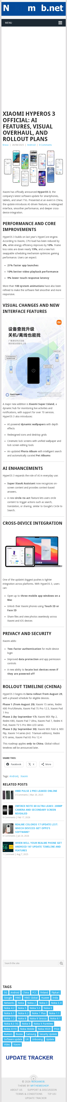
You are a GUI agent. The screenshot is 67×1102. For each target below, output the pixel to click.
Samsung (31, 1034)
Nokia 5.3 (35, 1008)
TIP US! (52, 1094)
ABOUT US (16, 1089)
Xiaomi (24, 776)
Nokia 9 (26, 1023)
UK (27, 1039)
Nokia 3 (43, 1002)
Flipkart (55, 992)
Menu (8, 22)
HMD (18, 997)
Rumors (8, 1034)
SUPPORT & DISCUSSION (42, 1089)
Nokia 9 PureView (43, 1023)
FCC (34, 992)
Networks (9, 1002)
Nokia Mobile (27, 1028)
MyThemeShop (39, 1085)
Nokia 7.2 (9, 1018)
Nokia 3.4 (56, 1002)
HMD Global (31, 997)
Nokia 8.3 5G (11, 1023)
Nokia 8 (22, 1018)
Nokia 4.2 (9, 1008)
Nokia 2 (31, 1002)
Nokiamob (37, 1081)
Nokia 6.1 (9, 1013)
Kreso (6, 145)
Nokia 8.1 (55, 1018)
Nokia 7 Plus (39, 1013)
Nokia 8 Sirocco (38, 1018)
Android (31, 145)
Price (56, 1028)
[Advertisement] (33, 60)
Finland (44, 992)
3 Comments (21, 795)
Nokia (21, 1002)
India (55, 997)
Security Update (48, 1034)
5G (5, 992)
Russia (19, 1034)
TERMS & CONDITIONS (29, 1094)
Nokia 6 (48, 1008)
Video (7, 1044)
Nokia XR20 (44, 1028)
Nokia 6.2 (23, 1013)
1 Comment (8, 854)
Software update (13, 1039)
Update (50, 1039)
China (26, 992)
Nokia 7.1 (54, 1013)
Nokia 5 (22, 1008)
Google (8, 997)
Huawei (45, 997)
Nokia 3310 (10, 1028)
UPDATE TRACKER (35, 1098)
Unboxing (37, 1039)
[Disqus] (33, 908)
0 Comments (45, 145)
